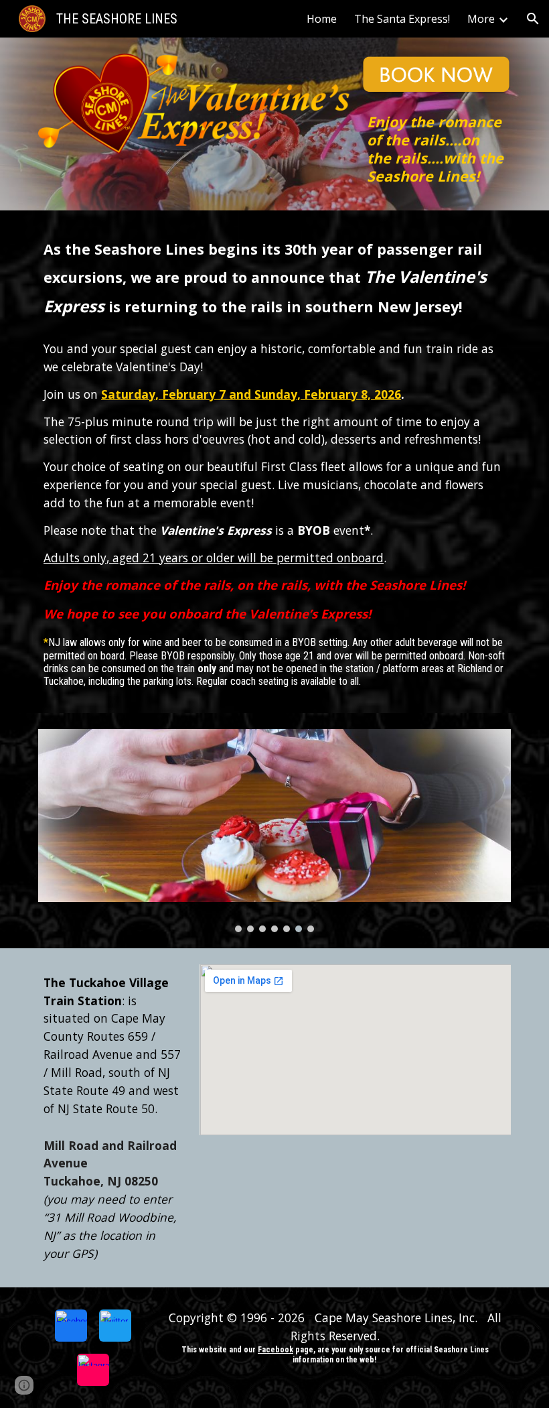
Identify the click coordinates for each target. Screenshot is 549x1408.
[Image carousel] (274, 830)
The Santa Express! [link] (402, 18)
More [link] (481, 18)
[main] (436, 148)
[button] (533, 19)
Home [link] (322, 18)
